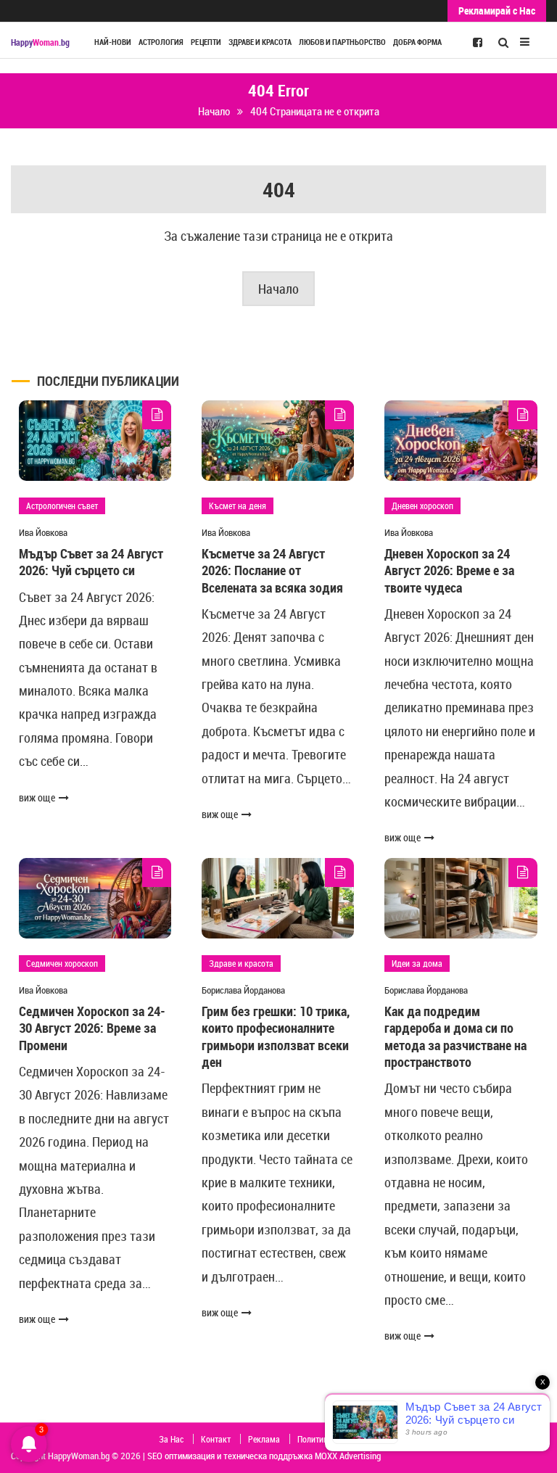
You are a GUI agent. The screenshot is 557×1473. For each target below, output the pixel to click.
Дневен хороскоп (422, 505)
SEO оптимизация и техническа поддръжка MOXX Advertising (264, 1455)
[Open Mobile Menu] (524, 40)
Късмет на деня (237, 505)
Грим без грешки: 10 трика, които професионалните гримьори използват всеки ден (276, 1036)
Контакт (216, 1439)
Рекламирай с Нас (496, 10)
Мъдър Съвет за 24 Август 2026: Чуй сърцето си (91, 562)
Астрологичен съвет (62, 505)
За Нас (171, 1439)
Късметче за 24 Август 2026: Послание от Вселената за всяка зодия (272, 570)
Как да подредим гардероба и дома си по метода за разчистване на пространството (455, 1036)
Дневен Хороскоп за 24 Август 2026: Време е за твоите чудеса (449, 570)
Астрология (161, 42)
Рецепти (206, 42)
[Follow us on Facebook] (477, 41)
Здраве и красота (260, 42)
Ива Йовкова (43, 532)
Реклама (264, 1439)
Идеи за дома (417, 963)
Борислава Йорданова (243, 990)
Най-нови (112, 42)
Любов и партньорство (342, 42)
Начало (278, 288)
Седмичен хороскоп (62, 963)
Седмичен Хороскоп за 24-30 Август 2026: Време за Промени (92, 1028)
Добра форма (417, 42)
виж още (37, 797)
